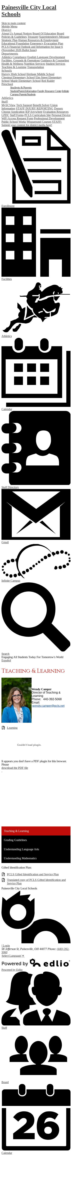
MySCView (8, 105)
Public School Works (13, 121)
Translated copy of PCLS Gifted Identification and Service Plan (36, 881)
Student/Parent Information (23, 91)
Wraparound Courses (39, 121)
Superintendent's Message (54, 36)
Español (6, 660)
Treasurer (33, 36)
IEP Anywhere (33, 111)
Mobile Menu (9, 26)
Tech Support (24, 105)
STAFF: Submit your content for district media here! (31, 123)
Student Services (55, 63)
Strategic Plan (9, 40)
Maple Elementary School (25, 80)
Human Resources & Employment (38, 40)
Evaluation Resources (55, 111)
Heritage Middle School (40, 74)
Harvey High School (13, 74)
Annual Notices (22, 33)
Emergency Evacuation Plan (46, 43)
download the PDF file (14, 767)
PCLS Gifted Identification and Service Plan (33, 874)
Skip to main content (13, 23)
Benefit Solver (41, 105)
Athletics (6, 57)
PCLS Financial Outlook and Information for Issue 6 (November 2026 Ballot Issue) (32, 48)
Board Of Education (44, 33)
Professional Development (49, 118)
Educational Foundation (15, 43)
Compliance (20, 57)
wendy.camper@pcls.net (48, 705)
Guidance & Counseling (55, 60)
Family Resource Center (49, 91)
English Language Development (46, 57)
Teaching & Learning (13, 67)
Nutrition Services (34, 63)
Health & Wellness (12, 63)
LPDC (5, 115)
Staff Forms (17, 115)
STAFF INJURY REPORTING (34, 108)
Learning (12, 727)
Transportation (35, 67)
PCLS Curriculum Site (37, 115)
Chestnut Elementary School (18, 77)
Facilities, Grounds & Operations (20, 60)
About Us (7, 33)
